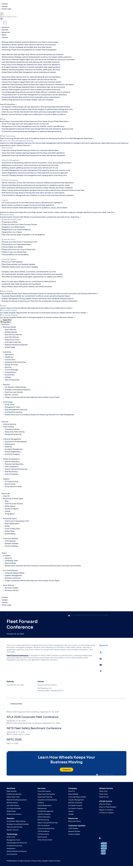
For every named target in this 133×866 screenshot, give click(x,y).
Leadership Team (11, 561)
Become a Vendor (11, 590)
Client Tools (103, 791)
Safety (7, 526)
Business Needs (9, 327)
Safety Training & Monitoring (16, 469)
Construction (10, 360)
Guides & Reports (11, 509)
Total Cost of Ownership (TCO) (17, 521)
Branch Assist (10, 484)
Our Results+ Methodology (15, 387)
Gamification (11, 848)
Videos (7, 511)
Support (6, 479)
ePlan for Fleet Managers (107, 807)
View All (6, 496)
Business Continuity (13, 578)
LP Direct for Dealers (106, 813)
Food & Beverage (11, 370)
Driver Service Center (13, 487)
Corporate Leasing (12, 429)
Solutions (6, 27)
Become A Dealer (11, 588)
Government (10, 375)
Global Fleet (9, 531)
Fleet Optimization (12, 524)
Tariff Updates (10, 541)
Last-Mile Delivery (12, 337)
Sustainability (10, 534)
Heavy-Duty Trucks (12, 340)
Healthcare (9, 357)
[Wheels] (18, 25)
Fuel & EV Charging (12, 454)
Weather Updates (11, 544)
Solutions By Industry (14, 814)
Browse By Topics (10, 519)
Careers (5, 4)
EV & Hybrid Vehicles (13, 342)
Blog (6, 501)
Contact (5, 37)
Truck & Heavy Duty (12, 529)
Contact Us (66, 769)
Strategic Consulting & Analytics (17, 390)
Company (7, 556)
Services (5, 30)
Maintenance (10, 444)
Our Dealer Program (75, 805)
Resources (6, 32)
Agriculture (9, 355)
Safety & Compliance (11, 459)
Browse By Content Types (13, 499)
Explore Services (9, 424)
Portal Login (6, 9)
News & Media (10, 563)
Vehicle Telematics (12, 462)
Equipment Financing (13, 434)
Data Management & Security (16, 410)
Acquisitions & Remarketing (16, 442)
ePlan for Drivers (105, 804)
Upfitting (8, 447)
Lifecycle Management (12, 439)
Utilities (8, 377)
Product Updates (11, 546)
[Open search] (1, 13)
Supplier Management (13, 576)
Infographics (10, 514)
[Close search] (1, 19)
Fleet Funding (8, 427)
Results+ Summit (11, 395)
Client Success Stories (14, 392)
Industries (7, 352)
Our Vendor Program (75, 808)
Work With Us (8, 585)
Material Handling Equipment (16, 345)
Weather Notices (74, 831)
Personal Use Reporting (14, 464)
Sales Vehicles (10, 330)
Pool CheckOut (12, 854)
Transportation (10, 372)
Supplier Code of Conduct (51, 861)
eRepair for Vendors (106, 810)
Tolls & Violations (11, 474)
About (4, 35)
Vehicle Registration (13, 452)
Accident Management (14, 449)
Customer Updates (10, 538)
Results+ (6, 385)
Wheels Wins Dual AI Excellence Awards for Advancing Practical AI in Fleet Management (39, 415)
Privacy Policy (36, 861)
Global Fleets (10, 347)
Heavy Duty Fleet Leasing (14, 432)
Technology (7, 402)
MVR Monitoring (11, 472)
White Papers (10, 506)
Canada (4, 6)
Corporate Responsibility (14, 573)
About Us (8, 558)
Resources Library (74, 821)
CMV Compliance (11, 467)
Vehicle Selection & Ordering (16, 851)
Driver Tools (9, 405)
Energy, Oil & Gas (11, 365)
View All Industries (12, 380)
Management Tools (12, 407)
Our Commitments (10, 570)
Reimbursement (11, 332)
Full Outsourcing (11, 481)
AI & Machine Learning (13, 412)
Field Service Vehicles (13, 335)
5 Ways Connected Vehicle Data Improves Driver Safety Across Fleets (32, 397)
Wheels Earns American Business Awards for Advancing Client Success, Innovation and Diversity (43, 566)
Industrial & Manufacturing (15, 362)
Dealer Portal (103, 797)
